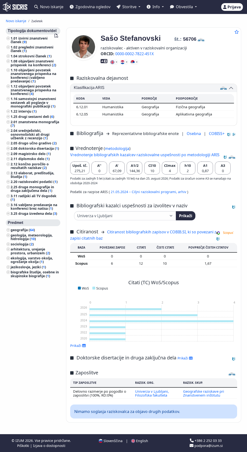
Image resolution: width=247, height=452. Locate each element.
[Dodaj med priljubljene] (236, 32)
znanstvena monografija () (35, 124)
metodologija (117, 148)
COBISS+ (217, 133)
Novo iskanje (51, 6)
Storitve (129, 6)
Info (156, 6)
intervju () (27, 111)
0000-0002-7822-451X (134, 53)
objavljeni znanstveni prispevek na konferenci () (33, 63)
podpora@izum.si (208, 445)
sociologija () (22, 244)
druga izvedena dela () (37, 213)
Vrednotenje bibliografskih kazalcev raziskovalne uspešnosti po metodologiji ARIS (145, 154)
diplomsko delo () (34, 158)
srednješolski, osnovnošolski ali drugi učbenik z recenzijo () (30, 134)
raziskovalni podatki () (38, 181)
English (141, 441)
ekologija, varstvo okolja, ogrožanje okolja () (32, 260)
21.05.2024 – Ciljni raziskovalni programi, (144, 191)
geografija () (23, 230)
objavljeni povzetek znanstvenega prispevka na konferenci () (33, 90)
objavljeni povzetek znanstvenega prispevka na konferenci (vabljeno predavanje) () (33, 75)
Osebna (194, 133)
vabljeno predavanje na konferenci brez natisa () (34, 206)
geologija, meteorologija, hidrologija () (32, 237)
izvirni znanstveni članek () (29, 40)
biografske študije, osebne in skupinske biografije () (35, 274)
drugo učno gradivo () (37, 143)
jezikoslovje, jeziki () (28, 267)
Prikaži (185, 215)
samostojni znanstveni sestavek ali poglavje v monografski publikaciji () (33, 102)
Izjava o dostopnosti (49, 445)
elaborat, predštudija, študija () (32, 175)
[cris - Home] (15, 7)
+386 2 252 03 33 (208, 440)
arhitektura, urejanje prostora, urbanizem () (30, 251)
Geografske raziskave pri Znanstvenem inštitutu (203, 393)
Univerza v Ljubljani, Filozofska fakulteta (152, 393)
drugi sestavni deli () (36, 116)
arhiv (182, 191)
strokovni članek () (35, 56)
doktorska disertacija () (38, 148)
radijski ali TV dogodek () (33, 198)
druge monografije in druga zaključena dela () (32, 189)
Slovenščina (113, 441)
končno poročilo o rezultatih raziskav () (30, 166)
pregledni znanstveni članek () (32, 49)
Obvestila (184, 6)
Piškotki (23, 445)
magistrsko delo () (34, 153)
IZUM (20, 440)
